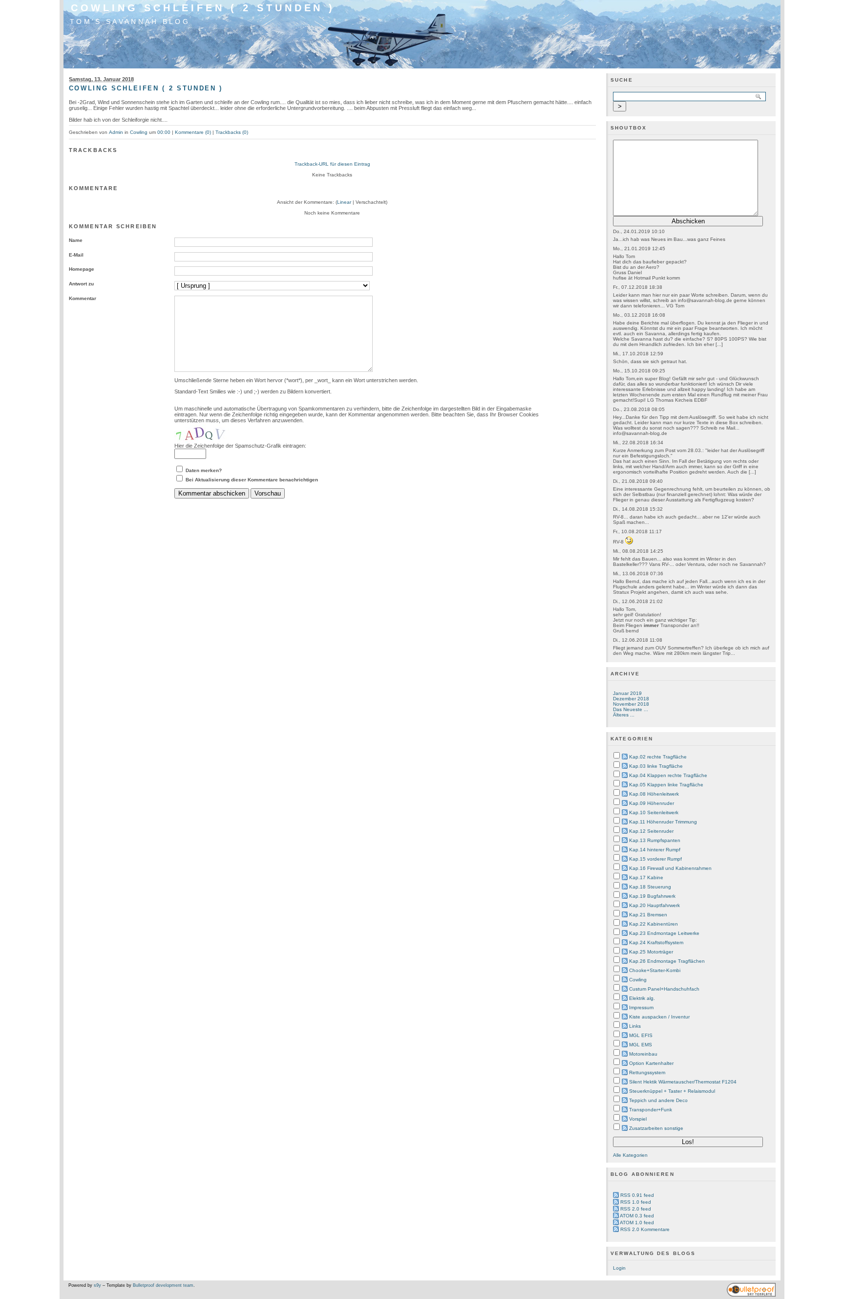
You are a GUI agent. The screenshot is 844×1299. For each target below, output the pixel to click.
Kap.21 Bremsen (648, 914)
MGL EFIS (641, 1035)
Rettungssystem (647, 1072)
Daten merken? (204, 470)
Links (635, 1026)
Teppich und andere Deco (658, 1100)
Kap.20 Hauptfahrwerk (654, 905)
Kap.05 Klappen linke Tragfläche (666, 784)
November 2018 (631, 704)
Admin (116, 132)
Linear (344, 202)
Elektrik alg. (642, 998)
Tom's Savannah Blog (130, 21)
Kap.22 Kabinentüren (653, 924)
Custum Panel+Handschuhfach (664, 989)
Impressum (641, 1007)
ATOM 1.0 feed (637, 1222)
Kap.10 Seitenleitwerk (653, 812)
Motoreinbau (643, 1054)
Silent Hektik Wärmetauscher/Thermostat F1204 (683, 1081)
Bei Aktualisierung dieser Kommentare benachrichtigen (252, 479)
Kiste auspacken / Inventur (659, 1016)
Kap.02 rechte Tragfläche (658, 756)
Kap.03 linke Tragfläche (656, 766)
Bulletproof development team (163, 1285)
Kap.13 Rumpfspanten (654, 840)
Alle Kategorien (630, 1155)
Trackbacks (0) (231, 132)
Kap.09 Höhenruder (651, 803)
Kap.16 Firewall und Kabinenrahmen (670, 868)
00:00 (163, 132)
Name (76, 240)
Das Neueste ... (630, 709)
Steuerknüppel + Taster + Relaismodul (672, 1091)
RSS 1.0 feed (635, 1202)
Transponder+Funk (650, 1109)
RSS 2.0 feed (635, 1209)
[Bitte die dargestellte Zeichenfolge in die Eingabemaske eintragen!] (203, 433)
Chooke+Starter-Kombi (654, 970)
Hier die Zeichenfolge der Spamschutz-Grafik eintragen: (240, 446)
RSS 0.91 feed (637, 1195)
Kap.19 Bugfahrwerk (652, 896)
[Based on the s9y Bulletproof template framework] (751, 1295)
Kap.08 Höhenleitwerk (654, 794)
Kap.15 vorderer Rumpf (655, 859)
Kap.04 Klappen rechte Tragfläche (668, 775)
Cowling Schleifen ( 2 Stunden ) (203, 7)
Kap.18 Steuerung (650, 886)
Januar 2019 (627, 693)
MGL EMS (640, 1044)
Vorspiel (638, 1119)
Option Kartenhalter (651, 1063)
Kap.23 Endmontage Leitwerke (664, 933)
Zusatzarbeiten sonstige (656, 1128)
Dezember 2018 (631, 698)
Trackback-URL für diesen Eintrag (332, 164)
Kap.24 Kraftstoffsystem (656, 942)
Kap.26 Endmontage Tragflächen (667, 961)
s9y (97, 1285)
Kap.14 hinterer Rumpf (654, 849)
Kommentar (82, 298)
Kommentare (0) (193, 132)
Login (619, 1268)
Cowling (139, 132)
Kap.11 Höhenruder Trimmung (663, 821)
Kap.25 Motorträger (651, 951)
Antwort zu (81, 283)
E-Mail (76, 255)
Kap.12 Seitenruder (651, 831)
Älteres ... (623, 714)
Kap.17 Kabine (646, 877)
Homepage (81, 269)
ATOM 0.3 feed (637, 1215)
